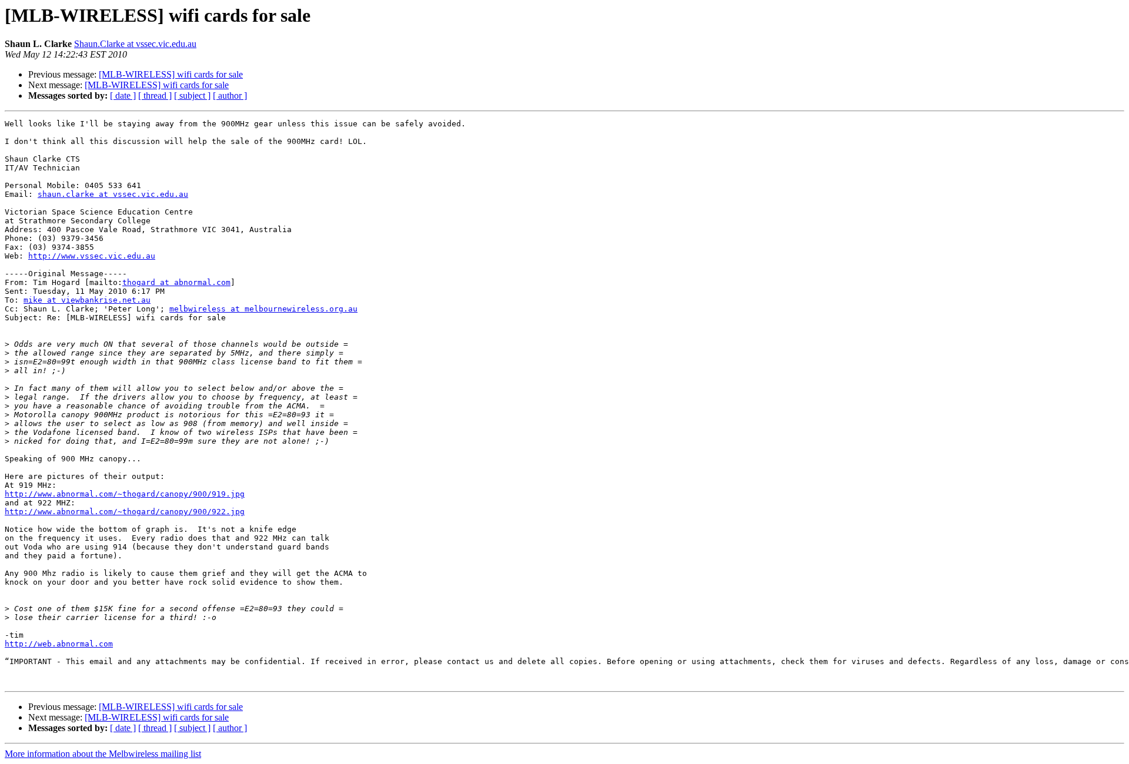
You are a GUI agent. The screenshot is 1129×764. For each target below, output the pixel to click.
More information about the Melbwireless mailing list (103, 754)
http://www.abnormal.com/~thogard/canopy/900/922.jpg (125, 511)
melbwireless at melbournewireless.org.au (263, 308)
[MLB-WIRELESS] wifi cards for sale (171, 74)
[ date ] (123, 95)
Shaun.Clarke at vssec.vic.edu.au (135, 44)
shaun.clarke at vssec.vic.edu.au (113, 194)
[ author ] (230, 95)
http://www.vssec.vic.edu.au (91, 256)
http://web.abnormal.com (59, 643)
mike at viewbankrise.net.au (87, 300)
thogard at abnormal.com (176, 282)
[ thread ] (155, 95)
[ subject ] (192, 95)
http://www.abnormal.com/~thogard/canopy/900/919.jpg (125, 494)
